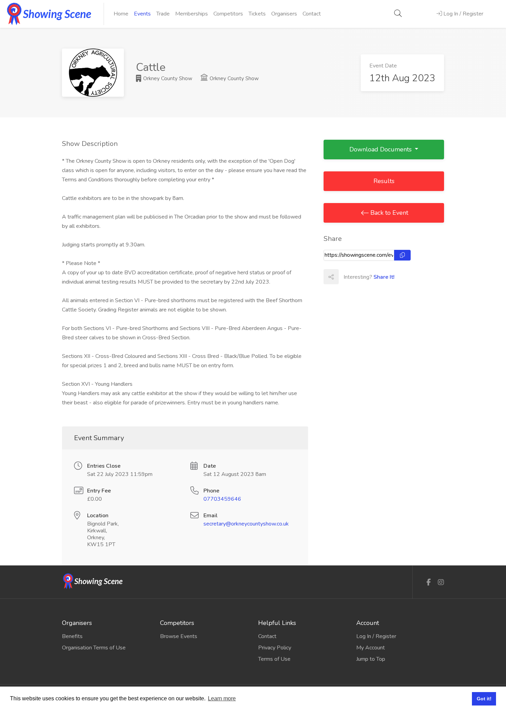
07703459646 (222, 499)
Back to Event (388, 213)
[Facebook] (428, 582)
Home (121, 14)
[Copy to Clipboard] (402, 255)
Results (383, 181)
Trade (163, 14)
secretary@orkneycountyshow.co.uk (246, 524)
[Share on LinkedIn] (376, 276)
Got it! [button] (484, 698)
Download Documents (381, 149)
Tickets (257, 14)
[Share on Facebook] (346, 276)
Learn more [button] (222, 698)
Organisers (284, 14)
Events (142, 14)
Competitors (228, 14)
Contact (312, 14)
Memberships (191, 14)
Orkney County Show (167, 78)
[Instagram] (440, 582)
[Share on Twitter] (361, 276)
